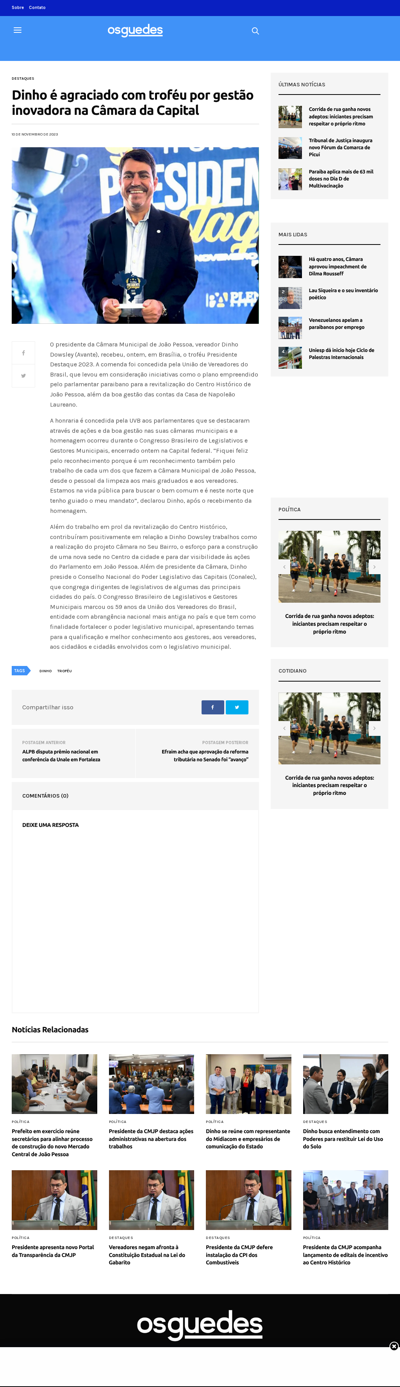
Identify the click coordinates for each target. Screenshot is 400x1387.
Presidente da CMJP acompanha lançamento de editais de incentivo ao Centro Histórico (345, 1255)
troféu (64, 671)
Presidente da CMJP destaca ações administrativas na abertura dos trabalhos (151, 1139)
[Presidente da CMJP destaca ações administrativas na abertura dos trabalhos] (152, 1084)
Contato (37, 7)
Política (20, 1122)
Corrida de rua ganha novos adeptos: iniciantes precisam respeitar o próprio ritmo (341, 116)
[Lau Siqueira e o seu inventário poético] (290, 298)
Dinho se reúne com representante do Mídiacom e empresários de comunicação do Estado (248, 1139)
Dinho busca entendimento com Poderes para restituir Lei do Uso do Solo (343, 1139)
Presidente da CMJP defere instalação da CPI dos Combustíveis (239, 1255)
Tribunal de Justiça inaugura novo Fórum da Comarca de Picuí (341, 147)
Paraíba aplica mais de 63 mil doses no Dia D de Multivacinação (341, 179)
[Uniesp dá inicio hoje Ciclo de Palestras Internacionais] (290, 358)
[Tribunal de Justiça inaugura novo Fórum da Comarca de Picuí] (290, 148)
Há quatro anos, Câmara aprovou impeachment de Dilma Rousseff (338, 266)
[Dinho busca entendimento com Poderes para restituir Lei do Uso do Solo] (346, 1084)
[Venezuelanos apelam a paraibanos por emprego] (290, 328)
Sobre (18, 7)
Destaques (23, 78)
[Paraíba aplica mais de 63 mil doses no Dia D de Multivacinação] (290, 179)
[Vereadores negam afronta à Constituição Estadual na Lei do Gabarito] (152, 1200)
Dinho (45, 671)
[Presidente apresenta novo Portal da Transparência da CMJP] (54, 1200)
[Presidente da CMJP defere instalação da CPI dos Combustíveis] (248, 1200)
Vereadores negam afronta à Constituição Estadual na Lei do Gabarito (147, 1255)
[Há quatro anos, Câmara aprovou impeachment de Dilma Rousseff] (290, 267)
